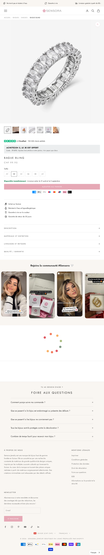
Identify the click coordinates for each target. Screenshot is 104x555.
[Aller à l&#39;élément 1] (7, 130)
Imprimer (75, 455)
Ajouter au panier (52, 186)
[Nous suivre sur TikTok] (31, 527)
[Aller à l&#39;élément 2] (15, 130)
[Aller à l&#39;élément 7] (56, 130)
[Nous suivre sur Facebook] (5, 527)
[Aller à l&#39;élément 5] (40, 130)
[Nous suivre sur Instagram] (12, 527)
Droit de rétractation (79, 468)
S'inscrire (13, 519)
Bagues (16, 18)
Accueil (7, 18)
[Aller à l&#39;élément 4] (32, 130)
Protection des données (80, 464)
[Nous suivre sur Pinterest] (18, 527)
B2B (73, 476)
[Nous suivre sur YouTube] (25, 527)
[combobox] (95, 552)
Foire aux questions (79, 472)
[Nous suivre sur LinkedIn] (38, 527)
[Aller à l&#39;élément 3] (23, 130)
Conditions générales (80, 459)
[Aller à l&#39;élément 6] (48, 130)
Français (63, 533)
